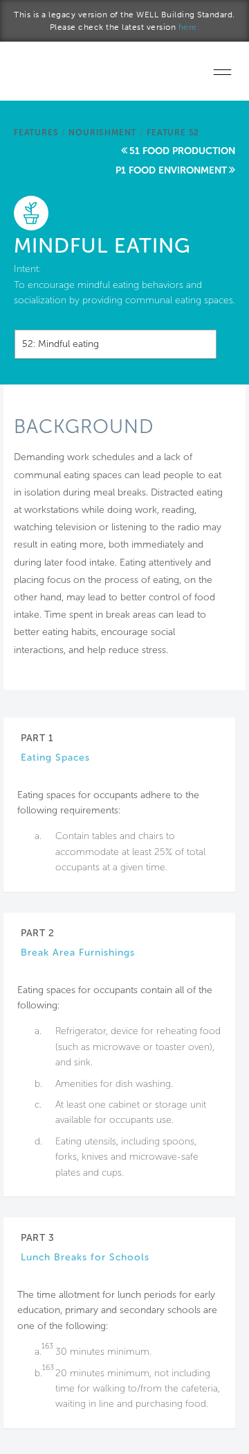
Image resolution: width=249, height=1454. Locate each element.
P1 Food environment (171, 170)
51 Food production (182, 151)
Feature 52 (173, 132)
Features (36, 132)
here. (189, 27)
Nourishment (102, 132)
